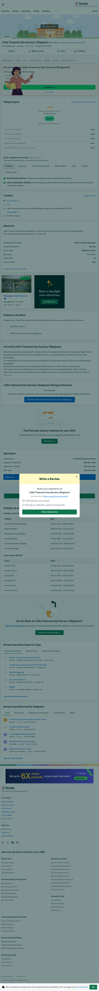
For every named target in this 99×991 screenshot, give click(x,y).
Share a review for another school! (55, 496)
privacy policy (82, 987)
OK (93, 987)
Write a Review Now (49, 512)
